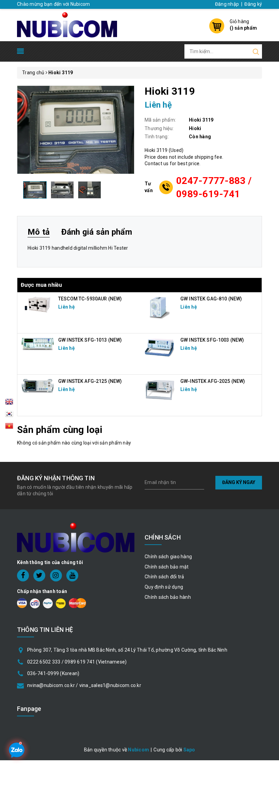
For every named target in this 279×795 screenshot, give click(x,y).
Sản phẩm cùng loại (59, 429)
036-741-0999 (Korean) (53, 673)
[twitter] (39, 575)
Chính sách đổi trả (164, 576)
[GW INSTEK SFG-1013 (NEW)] (38, 343)
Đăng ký (253, 4)
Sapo (189, 749)
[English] (9, 404)
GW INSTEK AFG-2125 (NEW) (90, 381)
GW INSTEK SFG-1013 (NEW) (90, 340)
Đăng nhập (227, 4)
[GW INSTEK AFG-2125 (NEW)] (38, 385)
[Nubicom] (67, 24)
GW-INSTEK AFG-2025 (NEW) (212, 381)
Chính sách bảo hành (168, 597)
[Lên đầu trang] (269, 551)
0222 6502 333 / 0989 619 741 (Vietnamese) (77, 662)
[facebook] (23, 575)
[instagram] (56, 575)
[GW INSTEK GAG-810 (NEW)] (160, 307)
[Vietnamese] (9, 416)
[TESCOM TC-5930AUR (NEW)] (38, 304)
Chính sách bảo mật (167, 567)
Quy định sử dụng (164, 587)
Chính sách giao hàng (168, 556)
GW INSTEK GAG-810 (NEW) (211, 298)
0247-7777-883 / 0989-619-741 (213, 187)
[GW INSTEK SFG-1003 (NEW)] (160, 347)
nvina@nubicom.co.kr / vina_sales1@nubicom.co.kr (84, 685)
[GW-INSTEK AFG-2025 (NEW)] (160, 389)
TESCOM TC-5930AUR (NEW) (90, 298)
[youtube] (72, 575)
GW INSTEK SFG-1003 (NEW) (212, 340)
